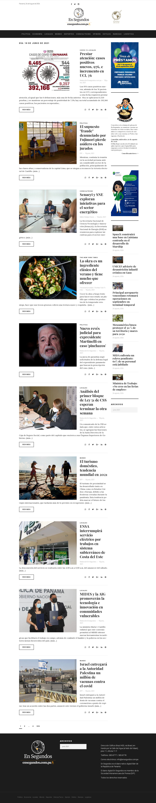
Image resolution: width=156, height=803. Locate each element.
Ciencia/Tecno (83, 34)
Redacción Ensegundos (88, 621)
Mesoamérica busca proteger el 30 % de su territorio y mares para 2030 (125, 329)
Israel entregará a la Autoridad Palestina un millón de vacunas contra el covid (93, 675)
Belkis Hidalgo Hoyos (87, 217)
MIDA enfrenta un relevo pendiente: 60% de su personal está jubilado (124, 360)
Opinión (97, 34)
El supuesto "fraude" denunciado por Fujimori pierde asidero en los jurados (93, 137)
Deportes (69, 34)
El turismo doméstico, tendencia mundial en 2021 (93, 468)
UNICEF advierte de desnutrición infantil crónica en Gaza (125, 269)
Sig (38, 726)
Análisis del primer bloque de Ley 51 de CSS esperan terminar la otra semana (93, 402)
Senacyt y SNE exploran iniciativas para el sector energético (92, 203)
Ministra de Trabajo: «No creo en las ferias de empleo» (125, 386)
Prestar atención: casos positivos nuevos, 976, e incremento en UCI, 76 (92, 64)
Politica (84, 123)
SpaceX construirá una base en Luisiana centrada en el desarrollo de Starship (125, 240)
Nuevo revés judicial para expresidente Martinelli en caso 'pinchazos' (93, 337)
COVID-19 (84, 50)
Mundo (58, 34)
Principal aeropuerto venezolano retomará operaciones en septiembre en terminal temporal (125, 298)
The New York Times (89, 257)
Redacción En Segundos (88, 351)
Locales (49, 34)
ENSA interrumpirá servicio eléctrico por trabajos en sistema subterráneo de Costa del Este (92, 541)
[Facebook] (71, 4)
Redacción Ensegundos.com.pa (90, 80)
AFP (81, 479)
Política (26, 34)
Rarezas (117, 34)
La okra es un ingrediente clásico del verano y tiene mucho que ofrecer (91, 271)
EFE (81, 153)
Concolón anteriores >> (130, 153)
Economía (37, 34)
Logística (129, 34)
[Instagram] (78, 4)
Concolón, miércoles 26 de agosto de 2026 (124, 140)
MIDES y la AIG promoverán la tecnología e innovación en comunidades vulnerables (92, 605)
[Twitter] (75, 4)
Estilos (107, 34)
